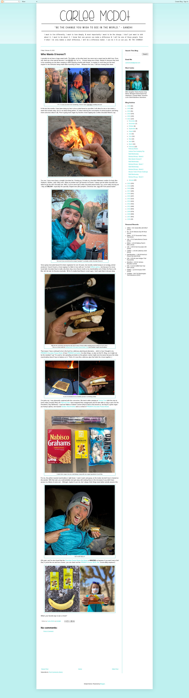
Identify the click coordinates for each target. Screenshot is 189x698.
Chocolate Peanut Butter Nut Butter (76, 560)
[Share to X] (69, 621)
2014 (129, 199)
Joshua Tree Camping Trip (136, 151)
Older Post (115, 669)
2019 (129, 186)
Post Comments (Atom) (56, 672)
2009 (129, 211)
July (130, 134)
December (132, 121)
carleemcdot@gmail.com (132, 63)
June (130, 136)
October (131, 126)
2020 (129, 183)
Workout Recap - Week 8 (136, 156)
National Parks (66, 402)
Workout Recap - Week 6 (136, 169)
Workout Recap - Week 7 (136, 164)
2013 (129, 201)
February (132, 146)
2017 (129, 191)
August (131, 131)
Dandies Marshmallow (68, 406)
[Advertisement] (80, 650)
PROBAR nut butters (74, 353)
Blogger (102, 684)
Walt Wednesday (134, 154)
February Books (133, 149)
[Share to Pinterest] (74, 621)
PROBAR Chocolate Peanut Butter (52, 353)
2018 (129, 188)
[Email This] (65, 621)
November (132, 123)
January (131, 180)
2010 (129, 209)
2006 (129, 219)
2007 (129, 216)
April (130, 141)
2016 (129, 193)
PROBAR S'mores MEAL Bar (90, 562)
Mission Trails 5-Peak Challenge (138, 172)
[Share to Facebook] (72, 621)
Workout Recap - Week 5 (136, 177)
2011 (129, 206)
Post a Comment (48, 631)
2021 (129, 119)
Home (80, 669)
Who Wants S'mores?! (135, 159)
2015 (129, 196)
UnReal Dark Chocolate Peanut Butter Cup (76, 347)
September (132, 128)
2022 (129, 116)
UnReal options (95, 267)
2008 (129, 214)
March (131, 144)
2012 (129, 204)
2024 (129, 111)
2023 (129, 113)
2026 (129, 106)
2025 (129, 108)
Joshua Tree (102, 400)
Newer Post (44, 669)
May (130, 139)
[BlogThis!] (67, 621)
